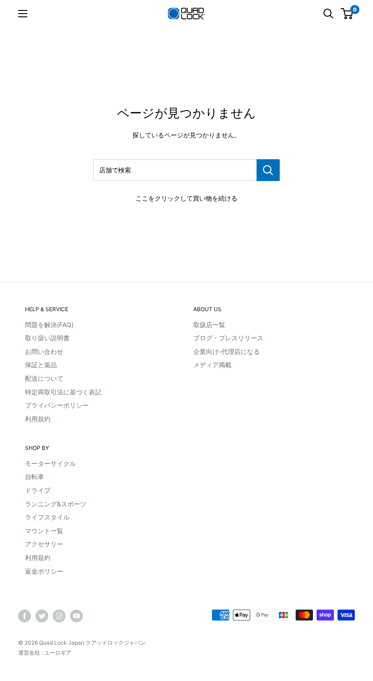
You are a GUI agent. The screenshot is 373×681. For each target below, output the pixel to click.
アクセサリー (44, 544)
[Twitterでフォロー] (41, 616)
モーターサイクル (50, 463)
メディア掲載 (212, 364)
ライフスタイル (47, 517)
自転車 (34, 476)
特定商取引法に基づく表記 (63, 392)
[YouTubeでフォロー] (76, 616)
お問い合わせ (44, 351)
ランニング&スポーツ (55, 504)
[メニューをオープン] (22, 13)
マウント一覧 (44, 531)
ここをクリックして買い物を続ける (186, 198)
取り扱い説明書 (47, 338)
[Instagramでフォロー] (59, 616)
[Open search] (328, 14)
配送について (44, 378)
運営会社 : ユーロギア (44, 652)
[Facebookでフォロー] (24, 616)
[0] (347, 13)
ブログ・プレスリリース (228, 338)
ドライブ (37, 490)
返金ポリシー (44, 571)
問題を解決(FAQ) (49, 324)
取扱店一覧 (209, 324)
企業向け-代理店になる (226, 351)
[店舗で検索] (268, 170)
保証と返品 (41, 364)
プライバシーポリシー (57, 405)
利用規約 (37, 419)
